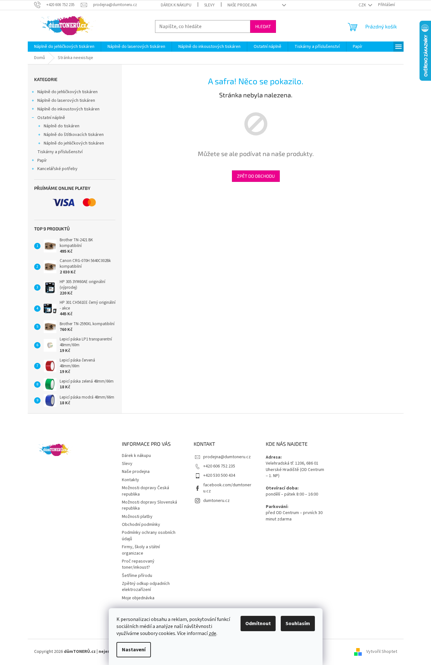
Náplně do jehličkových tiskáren (67, 92)
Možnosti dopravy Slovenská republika (149, 505)
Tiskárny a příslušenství (60, 152)
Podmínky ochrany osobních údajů (148, 535)
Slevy (209, 5)
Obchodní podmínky (141, 524)
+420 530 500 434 (219, 475)
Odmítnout (258, 623)
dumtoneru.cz (216, 500)
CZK (363, 5)
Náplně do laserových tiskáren (66, 100)
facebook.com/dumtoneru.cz (227, 488)
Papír (42, 160)
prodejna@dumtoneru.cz (227, 457)
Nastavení (133, 649)
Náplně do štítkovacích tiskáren (74, 134)
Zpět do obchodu (256, 176)
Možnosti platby (137, 516)
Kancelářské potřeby (57, 169)
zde (212, 633)
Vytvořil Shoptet (381, 651)
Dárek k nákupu (176, 5)
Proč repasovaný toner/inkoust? (138, 564)
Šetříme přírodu (137, 575)
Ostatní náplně (51, 118)
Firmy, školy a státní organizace (141, 550)
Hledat (263, 26)
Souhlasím (298, 623)
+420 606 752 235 (219, 466)
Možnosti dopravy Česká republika (145, 491)
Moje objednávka (138, 598)
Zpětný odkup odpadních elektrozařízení (146, 586)
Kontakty (130, 480)
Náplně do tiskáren (61, 126)
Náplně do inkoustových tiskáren (68, 109)
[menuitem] (64, 46)
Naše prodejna (242, 5)
